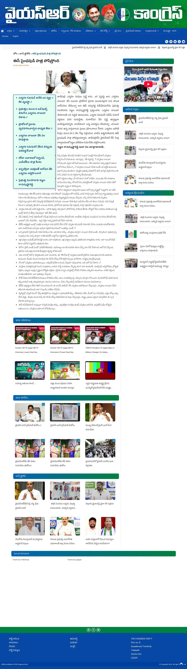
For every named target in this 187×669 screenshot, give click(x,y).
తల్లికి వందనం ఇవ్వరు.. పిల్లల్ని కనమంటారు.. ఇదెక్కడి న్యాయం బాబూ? (105, 47)
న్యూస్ (72, 647)
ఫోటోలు (54, 31)
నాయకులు (13, 643)
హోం (15, 54)
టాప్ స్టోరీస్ (25, 54)
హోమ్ (2, 31)
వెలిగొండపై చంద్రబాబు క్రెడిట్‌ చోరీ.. (153, 233)
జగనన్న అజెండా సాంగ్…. (25, 384)
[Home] (93, 14)
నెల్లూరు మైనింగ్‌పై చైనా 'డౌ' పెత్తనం (147, 47)
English (15, 36)
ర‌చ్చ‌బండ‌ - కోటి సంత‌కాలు (71, 31)
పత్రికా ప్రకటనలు (41, 31)
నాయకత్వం (23, 31)
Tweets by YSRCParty (21, 560)
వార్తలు (9, 31)
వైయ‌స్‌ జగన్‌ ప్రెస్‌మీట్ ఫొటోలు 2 (28, 425)
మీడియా (73, 643)
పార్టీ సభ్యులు (14, 650)
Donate (5, 36)
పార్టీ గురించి (14, 639)
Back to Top (181, 663)
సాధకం (12, 647)
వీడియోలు (89, 31)
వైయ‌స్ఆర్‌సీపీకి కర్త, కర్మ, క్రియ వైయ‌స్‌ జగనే (60, 47)
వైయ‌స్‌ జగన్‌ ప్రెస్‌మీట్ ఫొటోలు (62, 425)
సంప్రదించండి (150, 31)
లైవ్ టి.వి (118, 31)
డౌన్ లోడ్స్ (104, 31)
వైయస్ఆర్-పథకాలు (133, 31)
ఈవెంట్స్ (73, 639)
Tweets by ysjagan (75, 560)
